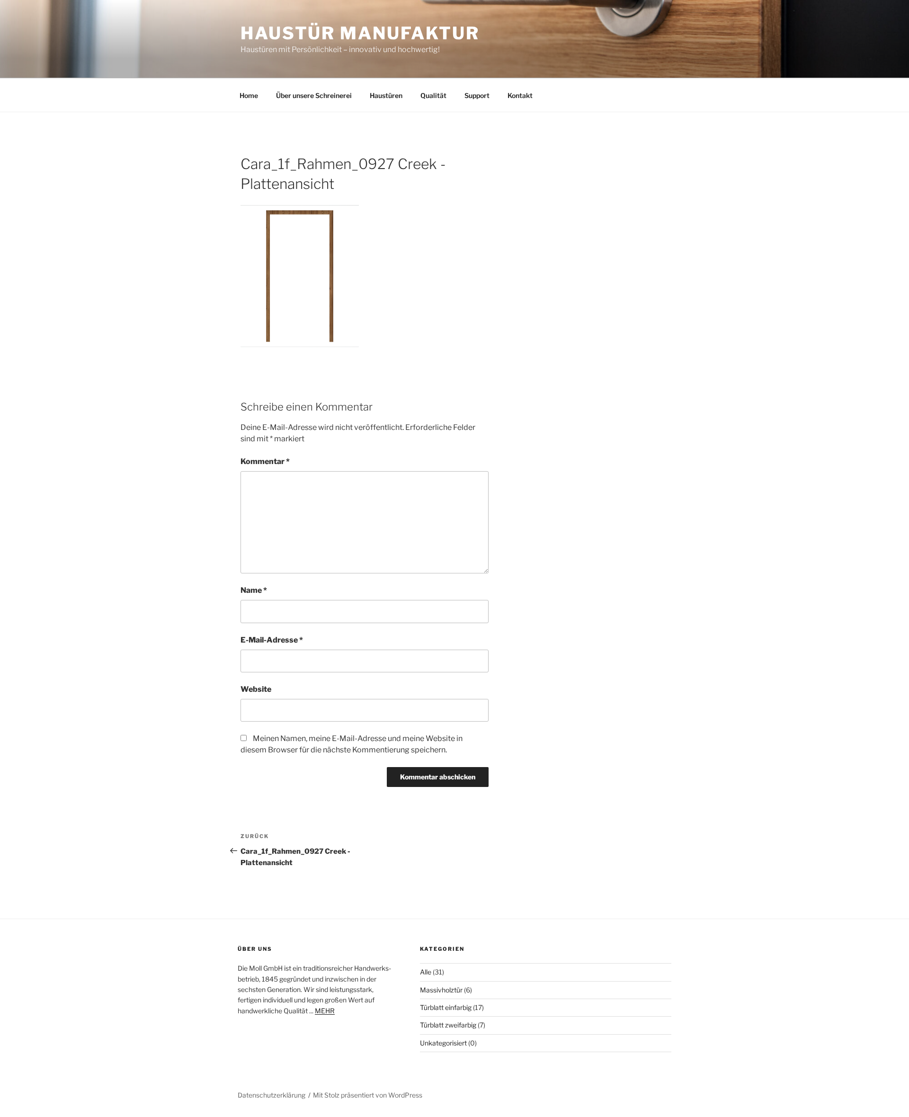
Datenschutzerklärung (271, 1095)
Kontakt (520, 95)
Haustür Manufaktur (360, 33)
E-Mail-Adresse (272, 639)
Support (477, 95)
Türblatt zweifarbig (448, 1025)
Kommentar (265, 461)
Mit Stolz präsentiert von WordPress (367, 1095)
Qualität (433, 95)
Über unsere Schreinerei (314, 95)
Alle (425, 972)
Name (254, 590)
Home (249, 95)
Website (256, 689)
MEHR (325, 1011)
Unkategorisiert (443, 1043)
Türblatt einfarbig (446, 1007)
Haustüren (386, 95)
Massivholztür (441, 990)
